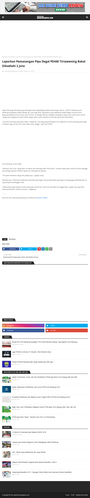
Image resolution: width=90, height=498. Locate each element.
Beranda (4, 57)
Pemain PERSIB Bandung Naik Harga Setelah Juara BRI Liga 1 (33, 362)
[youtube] (67, 330)
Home (67, 495)
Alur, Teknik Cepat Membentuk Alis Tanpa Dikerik (29, 452)
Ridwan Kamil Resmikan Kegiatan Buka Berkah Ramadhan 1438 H (34, 462)
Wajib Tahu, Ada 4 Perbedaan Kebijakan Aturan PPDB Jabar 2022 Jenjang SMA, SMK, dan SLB (44, 407)
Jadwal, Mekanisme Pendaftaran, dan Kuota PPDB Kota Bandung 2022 (36, 387)
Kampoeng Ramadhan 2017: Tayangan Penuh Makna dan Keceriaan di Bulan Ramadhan (42, 472)
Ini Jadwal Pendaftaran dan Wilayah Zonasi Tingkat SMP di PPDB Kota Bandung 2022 (41, 397)
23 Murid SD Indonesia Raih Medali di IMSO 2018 (29, 432)
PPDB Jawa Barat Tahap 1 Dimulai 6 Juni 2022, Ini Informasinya (33, 417)
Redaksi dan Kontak (82, 495)
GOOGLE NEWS (42, 198)
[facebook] (23, 330)
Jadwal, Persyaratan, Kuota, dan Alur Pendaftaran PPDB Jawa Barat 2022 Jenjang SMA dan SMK (44, 377)
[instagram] (23, 325)
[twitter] (67, 325)
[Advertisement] (45, 39)
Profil (72, 495)
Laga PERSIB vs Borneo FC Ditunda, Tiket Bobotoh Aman (31, 352)
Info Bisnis (12, 57)
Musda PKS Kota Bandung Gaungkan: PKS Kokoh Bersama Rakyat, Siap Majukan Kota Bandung (44, 342)
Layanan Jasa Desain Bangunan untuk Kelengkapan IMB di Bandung (35, 442)
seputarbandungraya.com (13, 71)
